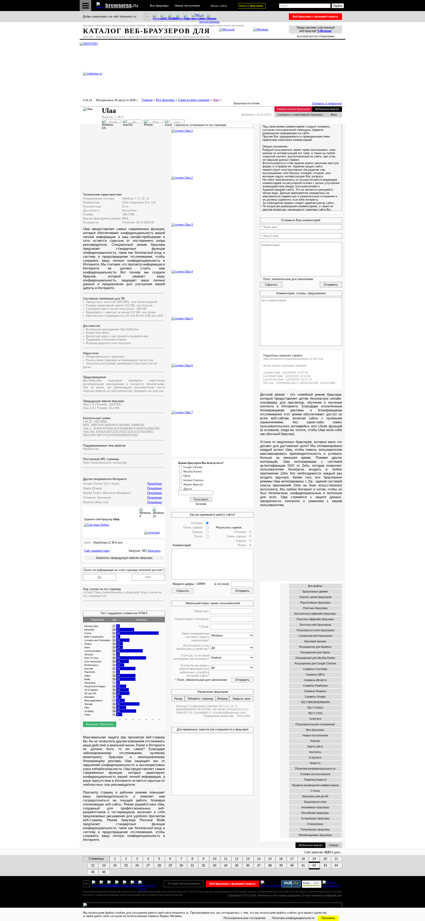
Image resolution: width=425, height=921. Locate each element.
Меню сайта (219, 6)
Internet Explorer (193, 480)
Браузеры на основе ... (248, 103)
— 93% (311, 883)
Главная (147, 100)
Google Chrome (192, 467)
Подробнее (154, 483)
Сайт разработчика (96, 550)
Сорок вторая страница (193, 100)
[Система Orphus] (96, 524)
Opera (186, 475)
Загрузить (154, 550)
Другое (187, 488)
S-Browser (324, 31)
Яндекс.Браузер (193, 484)
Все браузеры (165, 100)
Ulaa (215, 100)
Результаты (201, 503)
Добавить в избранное (327, 103)
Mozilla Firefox (192, 471)
